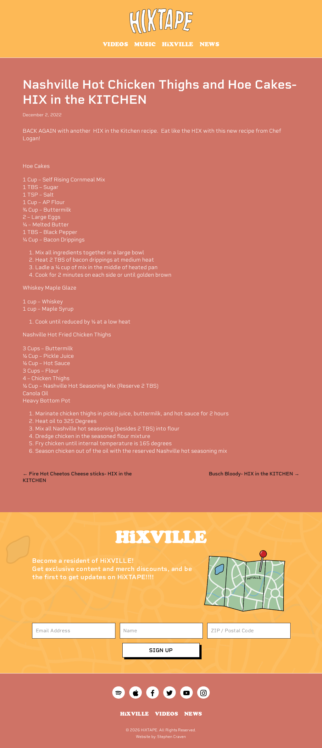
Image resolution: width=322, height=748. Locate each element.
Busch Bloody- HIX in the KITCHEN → (254, 474)
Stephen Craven (171, 736)
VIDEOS (115, 44)
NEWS (209, 44)
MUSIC (145, 44)
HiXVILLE (177, 44)
